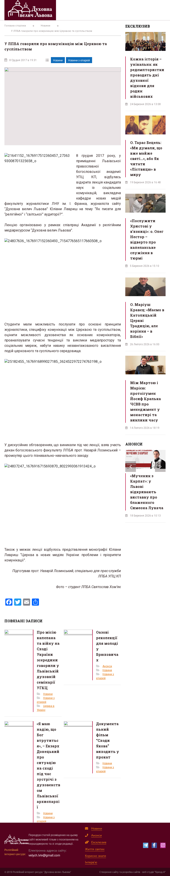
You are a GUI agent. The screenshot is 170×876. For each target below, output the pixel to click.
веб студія (148, 872)
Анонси (107, 666)
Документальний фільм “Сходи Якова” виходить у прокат (107, 740)
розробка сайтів (131, 872)
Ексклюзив (98, 842)
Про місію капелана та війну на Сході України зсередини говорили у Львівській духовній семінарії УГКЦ (48, 660)
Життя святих (94, 849)
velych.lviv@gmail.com (44, 855)
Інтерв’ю (91, 862)
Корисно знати (95, 855)
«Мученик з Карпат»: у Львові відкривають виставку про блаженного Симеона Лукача (146, 491)
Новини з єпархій (79, 60)
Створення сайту (109, 872)
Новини (58, 60)
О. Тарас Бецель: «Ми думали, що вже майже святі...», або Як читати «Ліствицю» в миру (146, 158)
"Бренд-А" (160, 872)
